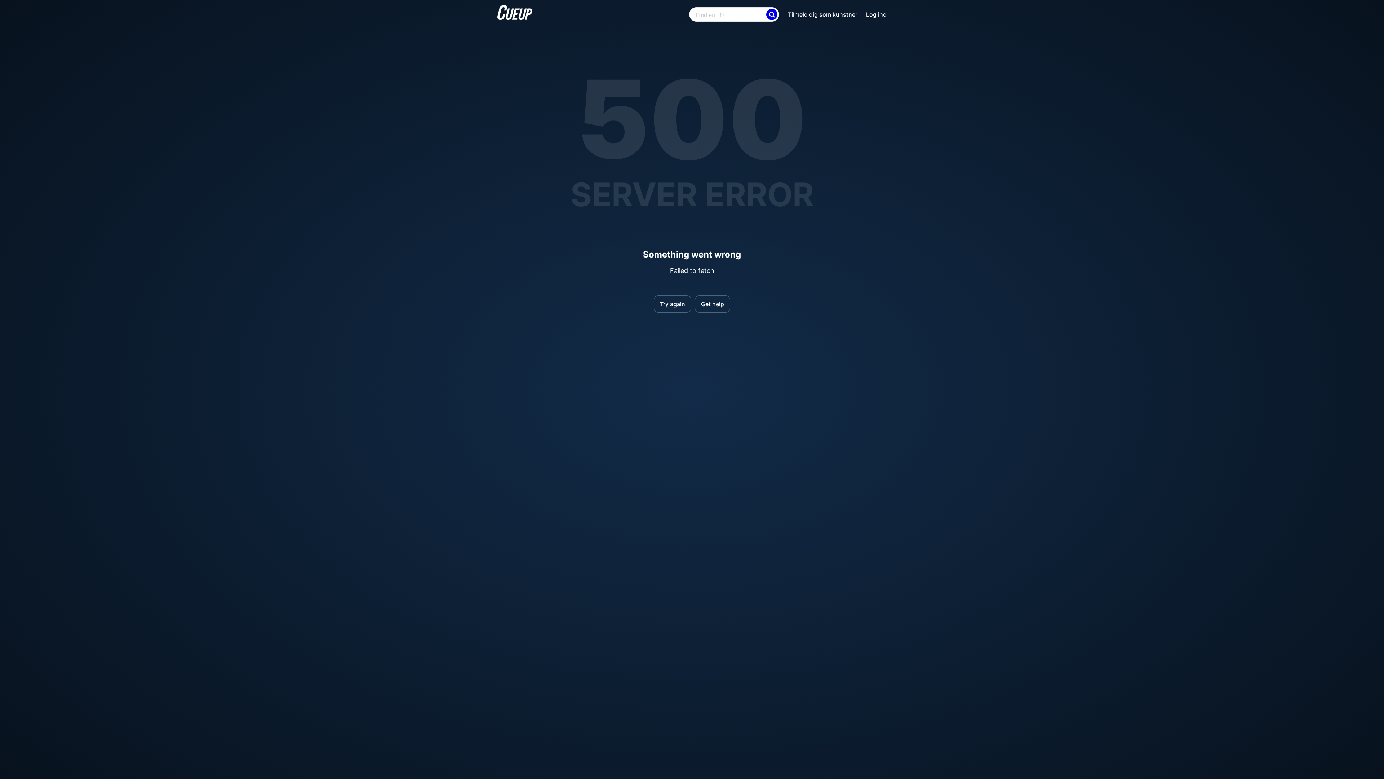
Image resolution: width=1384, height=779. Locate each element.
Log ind (876, 14)
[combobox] (734, 15)
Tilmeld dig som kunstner (822, 14)
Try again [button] (672, 304)
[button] (771, 14)
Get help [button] (712, 304)
